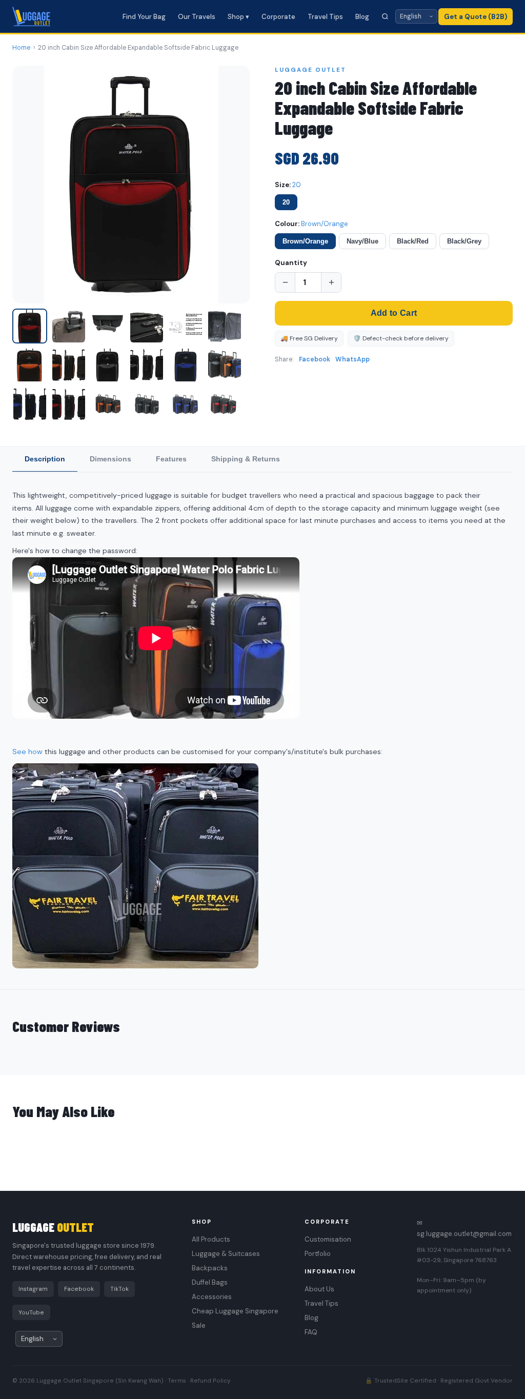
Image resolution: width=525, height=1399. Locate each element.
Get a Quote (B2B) (475, 16)
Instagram (33, 1289)
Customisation (328, 1239)
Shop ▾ (238, 16)
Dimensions (110, 459)
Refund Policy (210, 1380)
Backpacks (210, 1268)
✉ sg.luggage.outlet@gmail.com (464, 1228)
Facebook (314, 359)
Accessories (212, 1296)
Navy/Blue (362, 241)
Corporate (278, 16)
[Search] (385, 16)
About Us (319, 1289)
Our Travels (196, 16)
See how (27, 751)
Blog (362, 16)
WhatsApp (352, 359)
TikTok (119, 1289)
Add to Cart (394, 313)
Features (171, 459)
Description (45, 459)
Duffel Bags (210, 1282)
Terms (177, 1380)
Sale (199, 1325)
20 (286, 202)
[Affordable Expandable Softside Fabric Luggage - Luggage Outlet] (29, 326)
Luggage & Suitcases (226, 1253)
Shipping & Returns (245, 459)
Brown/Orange (305, 241)
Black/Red (413, 241)
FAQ (311, 1332)
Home (21, 48)
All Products (211, 1239)
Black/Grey (464, 241)
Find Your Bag (144, 16)
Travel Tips (325, 16)
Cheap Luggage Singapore (235, 1311)
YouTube (31, 1312)
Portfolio (318, 1253)
